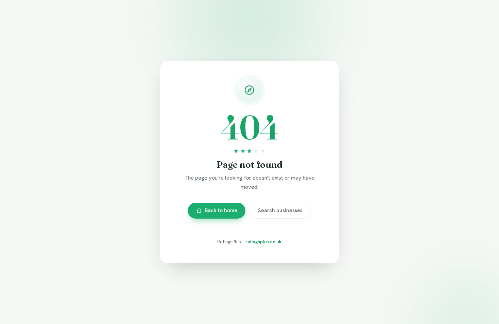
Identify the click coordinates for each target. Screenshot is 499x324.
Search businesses (280, 210)
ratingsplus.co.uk (263, 242)
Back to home (221, 210)
